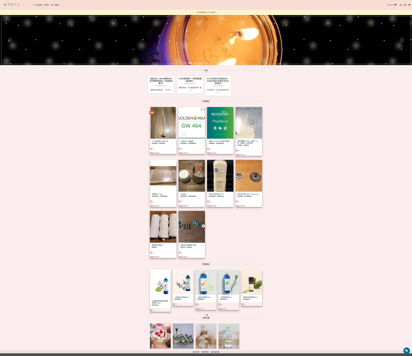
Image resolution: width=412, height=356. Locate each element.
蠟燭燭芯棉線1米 (157, 245)
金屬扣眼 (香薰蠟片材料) (188, 245)
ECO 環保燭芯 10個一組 (160, 141)
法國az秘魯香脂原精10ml (219, 297)
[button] (403, 5)
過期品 (57, 5)
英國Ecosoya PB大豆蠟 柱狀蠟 (219, 141)
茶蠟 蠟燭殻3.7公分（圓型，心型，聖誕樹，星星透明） (247, 142)
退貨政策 (195, 352)
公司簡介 (46, 5)
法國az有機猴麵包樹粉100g (241, 298)
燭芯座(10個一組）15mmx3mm (248, 194)
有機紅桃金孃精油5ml (173, 297)
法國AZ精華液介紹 (174, 79)
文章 (52, 5)
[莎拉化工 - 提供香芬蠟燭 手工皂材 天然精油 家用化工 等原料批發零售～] (16, 5)
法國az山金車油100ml (196, 297)
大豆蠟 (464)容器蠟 (186, 141)
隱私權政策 (215, 352)
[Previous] (10, 40)
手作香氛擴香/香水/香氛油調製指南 (203, 80)
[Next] (402, 40)
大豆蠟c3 (183, 194)
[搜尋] (34, 5)
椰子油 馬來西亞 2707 (216, 194)
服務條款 (205, 352)
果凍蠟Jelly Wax (157, 194)
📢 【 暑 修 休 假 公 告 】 (232, 79)
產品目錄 (39, 5)
